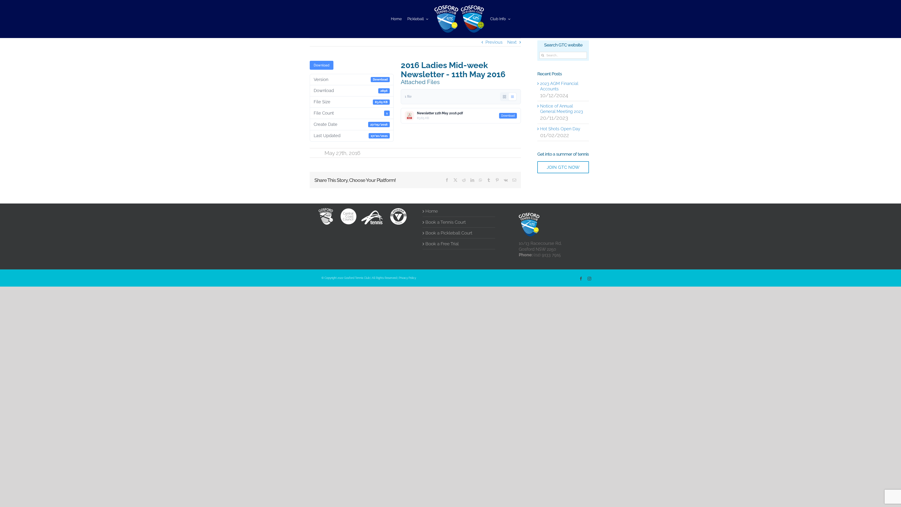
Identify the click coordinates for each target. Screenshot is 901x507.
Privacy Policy (407, 278)
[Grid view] (504, 96)
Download (321, 65)
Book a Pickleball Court (448, 233)
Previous (494, 42)
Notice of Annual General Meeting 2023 (561, 109)
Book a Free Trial (442, 243)
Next (512, 42)
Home (431, 211)
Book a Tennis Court (445, 222)
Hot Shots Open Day (560, 128)
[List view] (512, 96)
